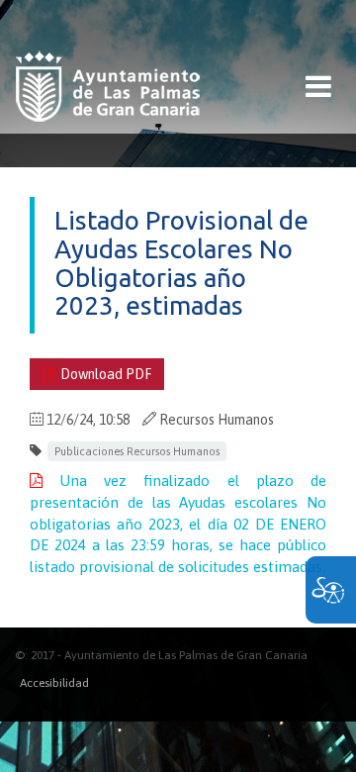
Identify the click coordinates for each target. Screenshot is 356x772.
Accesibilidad (54, 683)
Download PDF (102, 374)
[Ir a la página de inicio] (108, 86)
